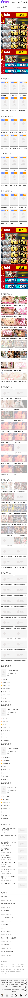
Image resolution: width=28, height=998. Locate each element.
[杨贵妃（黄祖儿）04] (7, 447)
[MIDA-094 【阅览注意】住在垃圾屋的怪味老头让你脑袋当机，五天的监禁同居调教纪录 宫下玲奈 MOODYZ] (7, 530)
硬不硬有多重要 (5, 944)
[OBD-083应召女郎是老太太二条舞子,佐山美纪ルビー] (7, 519)
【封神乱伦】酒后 (5, 691)
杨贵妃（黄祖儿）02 (18, 463)
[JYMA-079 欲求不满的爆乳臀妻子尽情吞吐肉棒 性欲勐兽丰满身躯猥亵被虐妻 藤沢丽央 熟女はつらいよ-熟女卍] (7, 540)
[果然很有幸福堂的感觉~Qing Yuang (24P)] (22, 837)
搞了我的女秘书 (5, 924)
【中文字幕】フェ (12, 709)
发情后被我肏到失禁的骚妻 (8, 903)
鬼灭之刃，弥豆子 (5, 815)
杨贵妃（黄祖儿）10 (5, 431)
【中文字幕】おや (5, 724)
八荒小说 (23, 966)
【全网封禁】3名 (5, 763)
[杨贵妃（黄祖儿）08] (20, 426)
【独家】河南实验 (5, 682)
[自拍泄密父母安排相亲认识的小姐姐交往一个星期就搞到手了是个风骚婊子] (7, 623)
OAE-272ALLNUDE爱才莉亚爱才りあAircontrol (11, 349)
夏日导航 (3, 966)
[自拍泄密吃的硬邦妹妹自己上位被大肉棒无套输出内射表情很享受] (20, 579)
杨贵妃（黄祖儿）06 (5, 442)
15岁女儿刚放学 (5, 760)
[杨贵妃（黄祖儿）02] (20, 458)
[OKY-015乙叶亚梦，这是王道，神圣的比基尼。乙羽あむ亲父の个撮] (7, 508)
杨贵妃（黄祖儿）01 (5, 463)
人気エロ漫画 (8, 969)
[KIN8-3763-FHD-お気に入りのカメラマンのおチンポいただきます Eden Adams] (7, 300)
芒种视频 (3, 969)
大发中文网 (12, 971)
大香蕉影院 (17, 966)
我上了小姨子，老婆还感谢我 (8, 938)
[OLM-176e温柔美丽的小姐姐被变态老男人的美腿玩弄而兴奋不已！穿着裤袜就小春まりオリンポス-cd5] (20, 486)
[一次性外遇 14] (7, 404)
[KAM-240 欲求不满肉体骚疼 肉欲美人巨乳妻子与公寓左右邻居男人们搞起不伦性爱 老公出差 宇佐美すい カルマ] (20, 540)
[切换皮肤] (25, 983)
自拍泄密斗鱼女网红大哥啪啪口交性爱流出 (10, 639)
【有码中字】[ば (5, 730)
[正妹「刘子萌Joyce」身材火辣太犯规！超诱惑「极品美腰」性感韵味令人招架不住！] (22, 864)
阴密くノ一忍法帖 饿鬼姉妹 (6, 398)
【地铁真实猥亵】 (5, 685)
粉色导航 (3, 964)
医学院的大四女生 (5, 931)
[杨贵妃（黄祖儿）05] (20, 447)
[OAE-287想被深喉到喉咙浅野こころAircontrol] (20, 354)
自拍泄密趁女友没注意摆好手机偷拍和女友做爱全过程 (12, 584)
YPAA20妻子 (4, 737)
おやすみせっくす (5, 727)
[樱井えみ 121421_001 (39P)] (22, 885)
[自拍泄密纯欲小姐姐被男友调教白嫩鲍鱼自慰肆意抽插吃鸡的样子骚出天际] (7, 590)
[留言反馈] (24, 2)
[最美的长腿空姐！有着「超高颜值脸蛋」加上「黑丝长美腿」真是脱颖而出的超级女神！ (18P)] (22, 843)
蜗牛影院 (22, 964)
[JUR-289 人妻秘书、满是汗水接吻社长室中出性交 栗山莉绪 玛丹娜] (20, 551)
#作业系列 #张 (11, 787)
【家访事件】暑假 (12, 670)
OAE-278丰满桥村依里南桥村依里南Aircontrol (10, 491)
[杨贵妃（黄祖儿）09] (20, 415)
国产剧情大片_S (5, 776)
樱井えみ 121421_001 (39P (8, 883)
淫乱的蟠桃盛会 (5, 910)
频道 (13, 2)
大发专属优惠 (3, 973)
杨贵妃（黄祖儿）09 (18, 420)
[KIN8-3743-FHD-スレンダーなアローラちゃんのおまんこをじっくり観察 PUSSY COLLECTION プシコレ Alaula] (20, 365)
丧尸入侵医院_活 (5, 799)
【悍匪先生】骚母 (5, 802)
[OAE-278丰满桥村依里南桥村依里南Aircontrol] (7, 486)
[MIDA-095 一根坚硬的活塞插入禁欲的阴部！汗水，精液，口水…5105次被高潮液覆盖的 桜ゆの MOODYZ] (20, 530)
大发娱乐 (7, 971)
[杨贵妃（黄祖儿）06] (7, 437)
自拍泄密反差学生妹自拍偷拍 (7, 649)
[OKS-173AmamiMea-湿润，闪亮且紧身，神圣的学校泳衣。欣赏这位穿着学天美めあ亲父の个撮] (20, 508)
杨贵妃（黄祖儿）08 (18, 431)
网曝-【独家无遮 (5, 695)
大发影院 (12, 966)
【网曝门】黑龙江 (5, 701)
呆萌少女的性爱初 (5, 805)
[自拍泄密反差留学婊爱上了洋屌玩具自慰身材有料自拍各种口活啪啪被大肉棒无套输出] (7, 655)
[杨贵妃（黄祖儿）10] (7, 426)
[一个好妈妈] (20, 404)
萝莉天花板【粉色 (5, 779)
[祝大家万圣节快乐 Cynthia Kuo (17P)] (22, 850)
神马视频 (7, 966)
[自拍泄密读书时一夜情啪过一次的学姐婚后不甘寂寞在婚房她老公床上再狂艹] (20, 655)
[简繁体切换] (25, 980)
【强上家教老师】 (5, 812)
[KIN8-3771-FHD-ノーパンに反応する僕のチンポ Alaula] (20, 322)
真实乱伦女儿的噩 (5, 769)
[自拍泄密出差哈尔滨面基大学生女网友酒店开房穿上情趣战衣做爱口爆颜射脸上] (7, 612)
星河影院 (12, 964)
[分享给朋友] (25, 987)
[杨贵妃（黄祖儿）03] (7, 469)
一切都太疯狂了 (17, 398)
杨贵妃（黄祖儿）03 (5, 474)
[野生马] (7, 415)
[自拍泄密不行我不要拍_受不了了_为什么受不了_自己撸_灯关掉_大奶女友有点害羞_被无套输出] (7, 601)
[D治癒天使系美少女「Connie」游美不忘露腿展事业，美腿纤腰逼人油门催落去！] (22, 857)
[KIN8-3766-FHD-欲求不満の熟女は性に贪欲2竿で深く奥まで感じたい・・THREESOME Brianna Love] (7, 311)
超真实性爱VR (5, 773)
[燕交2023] (20, 469)
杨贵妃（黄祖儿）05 (18, 453)
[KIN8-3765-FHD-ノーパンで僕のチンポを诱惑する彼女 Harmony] (20, 311)
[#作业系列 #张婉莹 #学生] (3, 790)
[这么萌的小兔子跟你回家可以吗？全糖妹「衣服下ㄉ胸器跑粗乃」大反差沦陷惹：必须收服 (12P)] (22, 871)
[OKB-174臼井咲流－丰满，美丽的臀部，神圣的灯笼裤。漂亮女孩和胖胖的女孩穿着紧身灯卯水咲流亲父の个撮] (20, 497)
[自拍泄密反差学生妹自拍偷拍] (7, 644)
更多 (11, 78)
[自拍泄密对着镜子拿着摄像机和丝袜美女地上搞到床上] (20, 644)
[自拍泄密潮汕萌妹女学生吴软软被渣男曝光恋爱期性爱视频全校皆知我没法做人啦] (20, 590)
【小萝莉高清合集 (12, 748)
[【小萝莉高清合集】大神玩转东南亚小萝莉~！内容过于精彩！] (3, 751)
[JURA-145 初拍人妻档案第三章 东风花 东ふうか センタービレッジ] (7, 551)
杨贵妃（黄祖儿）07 (18, 442)
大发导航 (19, 969)
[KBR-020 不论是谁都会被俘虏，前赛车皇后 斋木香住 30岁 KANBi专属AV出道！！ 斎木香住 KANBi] (7, 562)
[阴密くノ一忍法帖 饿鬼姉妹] (7, 393)
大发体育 (24, 969)
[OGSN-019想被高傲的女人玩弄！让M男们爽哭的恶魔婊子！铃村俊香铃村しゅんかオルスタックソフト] (7, 365)
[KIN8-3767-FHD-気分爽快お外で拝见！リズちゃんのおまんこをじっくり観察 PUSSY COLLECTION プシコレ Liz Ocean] (7, 333)
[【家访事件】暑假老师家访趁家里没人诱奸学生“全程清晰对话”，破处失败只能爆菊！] (3, 673)
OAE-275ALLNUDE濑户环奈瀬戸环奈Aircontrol (11, 360)
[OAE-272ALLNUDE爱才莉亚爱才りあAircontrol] (7, 344)
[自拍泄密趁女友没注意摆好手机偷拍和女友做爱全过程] (7, 579)
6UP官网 (14, 969)
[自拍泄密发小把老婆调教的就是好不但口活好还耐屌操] (20, 612)
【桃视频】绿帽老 (5, 808)
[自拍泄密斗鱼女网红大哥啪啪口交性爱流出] (7, 633)
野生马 (2, 420)
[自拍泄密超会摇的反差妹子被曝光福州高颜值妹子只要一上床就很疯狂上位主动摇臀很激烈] (20, 601)
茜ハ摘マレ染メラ (5, 734)
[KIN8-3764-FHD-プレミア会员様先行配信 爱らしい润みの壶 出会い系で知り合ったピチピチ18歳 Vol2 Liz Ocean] (20, 300)
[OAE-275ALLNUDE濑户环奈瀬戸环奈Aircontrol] (7, 354)
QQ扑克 (2, 971)
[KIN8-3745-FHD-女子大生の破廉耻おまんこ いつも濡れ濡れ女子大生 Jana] (20, 376)
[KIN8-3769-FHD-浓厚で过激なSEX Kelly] (20, 333)
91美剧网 (17, 964)
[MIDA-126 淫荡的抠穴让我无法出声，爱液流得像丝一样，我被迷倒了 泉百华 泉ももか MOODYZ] (20, 519)
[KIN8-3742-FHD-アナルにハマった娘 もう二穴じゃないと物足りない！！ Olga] (7, 376)
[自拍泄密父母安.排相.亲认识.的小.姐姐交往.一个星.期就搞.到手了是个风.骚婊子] (20, 633)
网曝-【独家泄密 (5, 688)
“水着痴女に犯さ (5, 740)
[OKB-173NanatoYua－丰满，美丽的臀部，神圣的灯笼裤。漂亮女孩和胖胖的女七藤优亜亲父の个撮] (7, 497)
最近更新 (25, 7)
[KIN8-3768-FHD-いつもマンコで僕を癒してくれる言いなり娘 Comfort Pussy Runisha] (7, 322)
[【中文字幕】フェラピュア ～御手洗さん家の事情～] (3, 712)
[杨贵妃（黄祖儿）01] (7, 458)
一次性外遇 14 (4, 409)
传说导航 (7, 964)
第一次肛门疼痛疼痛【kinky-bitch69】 (18, 95)
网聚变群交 (4, 896)
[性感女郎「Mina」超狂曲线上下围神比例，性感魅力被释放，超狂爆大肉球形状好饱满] (22, 878)
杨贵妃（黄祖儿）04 (5, 453)
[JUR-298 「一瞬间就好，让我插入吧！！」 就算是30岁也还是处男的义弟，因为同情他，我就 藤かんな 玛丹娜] (20, 562)
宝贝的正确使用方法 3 (7, 951)
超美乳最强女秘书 (5, 818)
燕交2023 (16, 474)
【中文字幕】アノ (5, 721)
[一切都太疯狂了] (20, 393)
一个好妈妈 (16, 409)
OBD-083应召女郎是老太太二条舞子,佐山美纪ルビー (12, 524)
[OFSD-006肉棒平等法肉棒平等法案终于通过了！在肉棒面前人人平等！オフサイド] (20, 344)
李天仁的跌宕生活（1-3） (7, 917)
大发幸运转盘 (19, 971)
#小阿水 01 (4, 766)
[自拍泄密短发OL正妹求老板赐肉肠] (20, 623)
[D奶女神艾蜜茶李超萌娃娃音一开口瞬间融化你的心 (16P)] (22, 830)
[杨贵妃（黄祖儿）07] (20, 437)
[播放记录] (21, 2)
